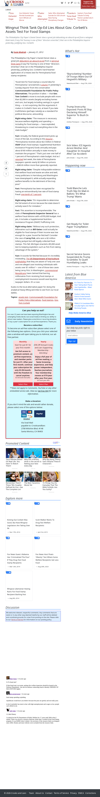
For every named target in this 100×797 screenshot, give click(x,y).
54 (67, 236)
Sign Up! (72, 341)
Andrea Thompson (73, 122)
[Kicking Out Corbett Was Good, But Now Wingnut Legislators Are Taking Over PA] (19, 509)
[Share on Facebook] (6, 163)
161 (36, 503)
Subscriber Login (88, 6)
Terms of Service (17, 620)
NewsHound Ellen (73, 83)
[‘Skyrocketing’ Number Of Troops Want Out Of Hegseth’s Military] (79, 63)
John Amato (71, 158)
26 (7, 503)
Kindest (26, 418)
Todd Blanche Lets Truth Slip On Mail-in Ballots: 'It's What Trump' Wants (78, 192)
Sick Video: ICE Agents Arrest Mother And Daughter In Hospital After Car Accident (79, 149)
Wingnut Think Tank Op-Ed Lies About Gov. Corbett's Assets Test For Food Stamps (46, 29)
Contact (48, 793)
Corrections (90, 793)
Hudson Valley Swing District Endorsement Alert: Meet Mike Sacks (82, 296)
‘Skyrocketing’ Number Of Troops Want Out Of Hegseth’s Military (79, 76)
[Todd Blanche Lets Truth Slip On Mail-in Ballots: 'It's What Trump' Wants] (79, 177)
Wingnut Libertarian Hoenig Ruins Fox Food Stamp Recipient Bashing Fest (18, 592)
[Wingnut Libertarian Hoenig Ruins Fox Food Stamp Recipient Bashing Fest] (19, 578)
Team (31, 793)
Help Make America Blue (80, 312)
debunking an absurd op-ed (32, 61)
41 (67, 89)
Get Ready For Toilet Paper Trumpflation (78, 225)
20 (67, 170)
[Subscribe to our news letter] (75, 3)
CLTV (27, 3)
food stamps (47, 300)
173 (36, 538)
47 (67, 206)
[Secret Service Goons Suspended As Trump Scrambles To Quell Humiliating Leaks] (79, 243)
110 (8, 572)
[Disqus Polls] (33, 648)
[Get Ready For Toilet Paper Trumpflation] (79, 213)
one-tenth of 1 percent (31, 194)
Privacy (73, 793)
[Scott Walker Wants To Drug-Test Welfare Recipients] (47, 509)
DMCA (81, 793)
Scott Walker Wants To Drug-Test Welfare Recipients (45, 523)
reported (19, 159)
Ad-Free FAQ (43, 391)
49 (67, 128)
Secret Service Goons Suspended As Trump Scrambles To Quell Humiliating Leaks (78, 258)
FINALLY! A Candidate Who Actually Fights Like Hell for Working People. (84, 305)
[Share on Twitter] (6, 168)
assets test (23, 297)
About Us (39, 793)
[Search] (78, 3)
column (44, 84)
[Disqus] (33, 699)
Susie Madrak (20, 52)
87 (67, 56)
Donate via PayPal (39, 413)
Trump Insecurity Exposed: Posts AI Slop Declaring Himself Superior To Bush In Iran (79, 112)
